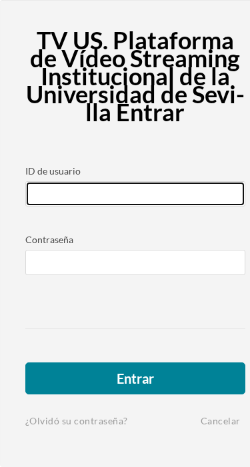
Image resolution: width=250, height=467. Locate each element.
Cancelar (221, 420)
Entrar (135, 378)
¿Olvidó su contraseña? (76, 420)
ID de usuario (53, 171)
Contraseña (49, 239)
